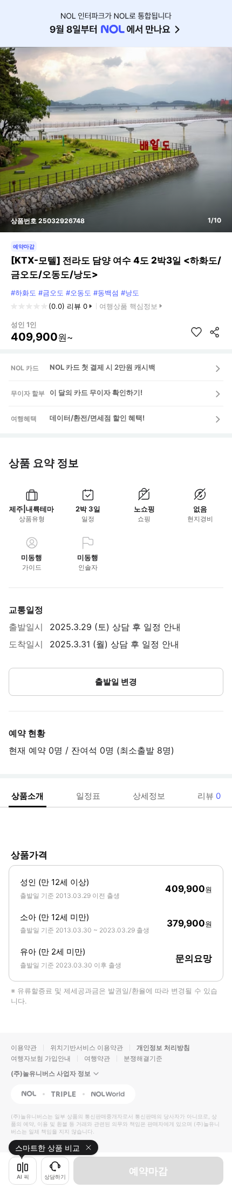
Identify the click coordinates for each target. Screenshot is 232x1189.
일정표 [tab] (88, 796)
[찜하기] (196, 332)
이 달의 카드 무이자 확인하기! (96, 392)
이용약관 (24, 1047)
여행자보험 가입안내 (41, 1058)
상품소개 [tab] (27, 796)
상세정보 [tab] (149, 796)
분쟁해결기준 (143, 1058)
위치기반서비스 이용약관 (86, 1047)
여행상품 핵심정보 (128, 306)
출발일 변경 (116, 681)
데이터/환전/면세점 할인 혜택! (97, 417)
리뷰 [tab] (209, 796)
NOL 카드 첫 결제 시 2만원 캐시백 (102, 367)
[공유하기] (214, 332)
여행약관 (97, 1058)
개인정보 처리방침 (163, 1047)
